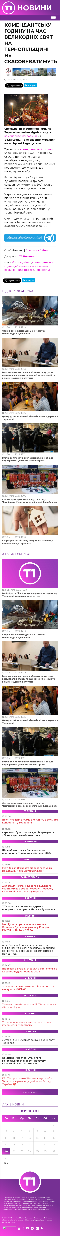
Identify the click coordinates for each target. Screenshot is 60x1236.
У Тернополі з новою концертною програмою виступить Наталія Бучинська (28, 908)
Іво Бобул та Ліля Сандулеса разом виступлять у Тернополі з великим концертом (30, 595)
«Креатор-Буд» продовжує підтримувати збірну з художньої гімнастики (28, 834)
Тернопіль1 (42, 269)
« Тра (5, 1163)
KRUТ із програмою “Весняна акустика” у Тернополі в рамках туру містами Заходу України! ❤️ (27, 1081)
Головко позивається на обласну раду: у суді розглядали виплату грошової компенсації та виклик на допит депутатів (28, 375)
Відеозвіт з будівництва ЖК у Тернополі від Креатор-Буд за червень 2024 (29, 970)
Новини (34, 7)
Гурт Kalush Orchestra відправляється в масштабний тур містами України (27, 869)
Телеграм (31, 85)
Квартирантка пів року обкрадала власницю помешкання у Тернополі (27, 542)
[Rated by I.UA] (9, 1228)
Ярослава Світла (37, 250)
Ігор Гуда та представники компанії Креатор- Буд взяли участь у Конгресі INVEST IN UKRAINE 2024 (26, 927)
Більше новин (30, 1092)
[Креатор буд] (30, 72)
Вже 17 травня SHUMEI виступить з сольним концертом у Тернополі (30, 821)
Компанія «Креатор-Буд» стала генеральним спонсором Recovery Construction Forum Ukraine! (24, 1060)
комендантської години (20, 136)
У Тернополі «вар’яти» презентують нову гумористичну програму (26, 1023)
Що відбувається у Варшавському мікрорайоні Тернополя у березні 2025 (26, 851)
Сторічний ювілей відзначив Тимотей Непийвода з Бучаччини (23, 332)
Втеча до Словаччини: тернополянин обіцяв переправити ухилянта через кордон (27, 459)
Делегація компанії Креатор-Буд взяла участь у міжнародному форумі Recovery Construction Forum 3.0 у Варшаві (27, 888)
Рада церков (25, 269)
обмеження (23, 266)
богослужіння (21, 262)
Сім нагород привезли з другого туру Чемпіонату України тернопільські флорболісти (29, 501)
